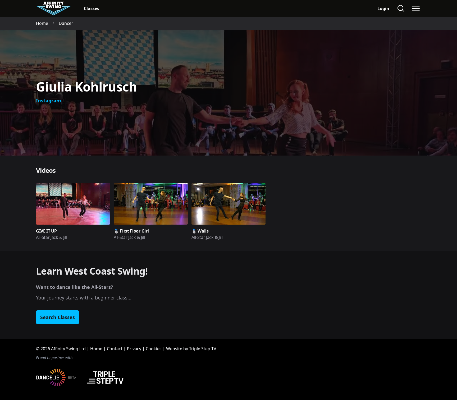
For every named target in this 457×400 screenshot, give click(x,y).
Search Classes (57, 317)
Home (96, 349)
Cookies (154, 349)
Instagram (48, 100)
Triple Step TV (202, 349)
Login (383, 8)
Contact (114, 349)
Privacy (134, 349)
